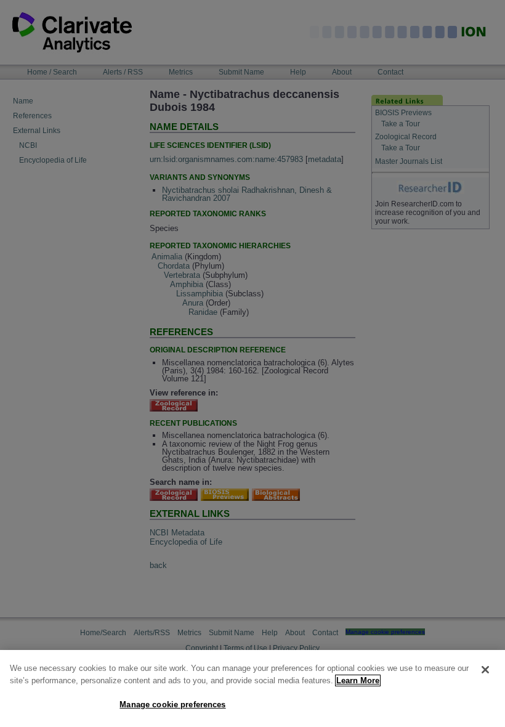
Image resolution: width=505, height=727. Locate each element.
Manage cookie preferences (172, 704)
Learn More (357, 680)
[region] (252, 688)
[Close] (485, 669)
